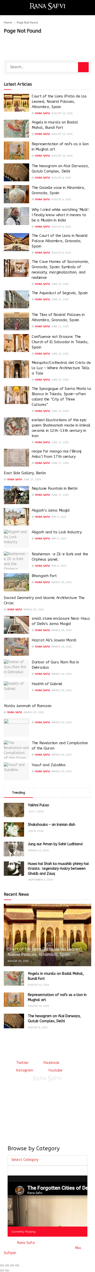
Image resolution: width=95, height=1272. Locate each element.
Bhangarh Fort (44, 575)
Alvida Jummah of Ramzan (27, 706)
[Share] (7, 1265)
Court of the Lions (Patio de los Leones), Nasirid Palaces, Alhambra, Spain (59, 101)
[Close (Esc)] (2, 1265)
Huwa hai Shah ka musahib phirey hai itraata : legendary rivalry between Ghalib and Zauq (58, 869)
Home (8, 22)
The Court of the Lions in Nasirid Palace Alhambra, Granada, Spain (60, 240)
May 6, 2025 (58, 516)
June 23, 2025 (60, 284)
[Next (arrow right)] (7, 1270)
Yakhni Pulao (38, 805)
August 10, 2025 (62, 113)
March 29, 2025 (61, 582)
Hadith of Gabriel (47, 684)
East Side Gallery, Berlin (25, 473)
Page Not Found (27, 22)
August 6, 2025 (61, 177)
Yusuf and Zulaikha (49, 765)
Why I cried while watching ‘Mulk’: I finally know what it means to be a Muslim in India (60, 214)
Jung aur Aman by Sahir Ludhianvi (55, 844)
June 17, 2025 (60, 442)
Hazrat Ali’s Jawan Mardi (54, 640)
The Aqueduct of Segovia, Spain (60, 293)
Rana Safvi (42, 113)
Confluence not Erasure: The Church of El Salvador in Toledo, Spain (60, 342)
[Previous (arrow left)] (2, 1270)
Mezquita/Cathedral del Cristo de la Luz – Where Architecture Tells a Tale (61, 368)
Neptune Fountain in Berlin (54, 488)
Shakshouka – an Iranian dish (51, 824)
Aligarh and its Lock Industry (57, 532)
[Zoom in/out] (17, 1265)
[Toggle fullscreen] (12, 1265)
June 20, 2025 (60, 353)
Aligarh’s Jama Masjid (51, 510)
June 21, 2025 (60, 299)
